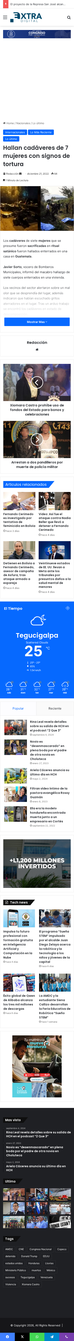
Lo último (38, 123)
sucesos (10, 1277)
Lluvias (49, 1263)
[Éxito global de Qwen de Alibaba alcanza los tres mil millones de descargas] (19, 983)
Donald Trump (29, 1256)
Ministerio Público (15, 1270)
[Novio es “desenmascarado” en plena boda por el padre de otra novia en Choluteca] (15, 747)
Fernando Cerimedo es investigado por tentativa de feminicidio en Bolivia (19, 520)
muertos (36, 1270)
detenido (10, 1256)
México (51, 1270)
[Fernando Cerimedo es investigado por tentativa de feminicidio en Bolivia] (19, 501)
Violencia (10, 1284)
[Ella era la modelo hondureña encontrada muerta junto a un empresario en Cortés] (15, 814)
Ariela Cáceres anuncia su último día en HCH (49, 772)
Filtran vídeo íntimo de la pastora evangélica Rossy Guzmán (49, 792)
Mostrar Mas (36, 322)
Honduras (33, 1263)
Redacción (12, 173)
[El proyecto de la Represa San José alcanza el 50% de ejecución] (14, 1194)
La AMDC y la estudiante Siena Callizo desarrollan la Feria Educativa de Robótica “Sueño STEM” (55, 1006)
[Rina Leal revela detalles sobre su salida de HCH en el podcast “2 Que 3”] (15, 727)
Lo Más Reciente (41, 132)
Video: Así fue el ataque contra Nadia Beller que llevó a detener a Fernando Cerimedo (55, 522)
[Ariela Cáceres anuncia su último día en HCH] (15, 776)
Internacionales (15, 132)
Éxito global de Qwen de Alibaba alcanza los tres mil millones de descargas (19, 1002)
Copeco (61, 1249)
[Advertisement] (37, 82)
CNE (21, 1249)
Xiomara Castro (30, 1284)
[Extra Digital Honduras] (26, 17)
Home (10, 123)
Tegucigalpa (28, 1277)
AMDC (9, 1249)
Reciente (55, 708)
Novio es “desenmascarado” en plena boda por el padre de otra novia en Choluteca (48, 750)
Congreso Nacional (41, 1249)
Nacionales (23, 123)
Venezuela (46, 1277)
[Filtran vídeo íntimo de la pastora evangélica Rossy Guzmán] (15, 794)
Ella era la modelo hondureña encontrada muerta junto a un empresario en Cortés (48, 814)
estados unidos (14, 1263)
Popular (18, 708)
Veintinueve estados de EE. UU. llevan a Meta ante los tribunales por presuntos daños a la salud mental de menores (55, 575)
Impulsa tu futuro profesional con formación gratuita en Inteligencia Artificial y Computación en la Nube (18, 944)
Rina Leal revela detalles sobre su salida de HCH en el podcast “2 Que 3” (49, 726)
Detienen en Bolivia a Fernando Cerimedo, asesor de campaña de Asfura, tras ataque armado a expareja (19, 573)
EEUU (46, 1256)
